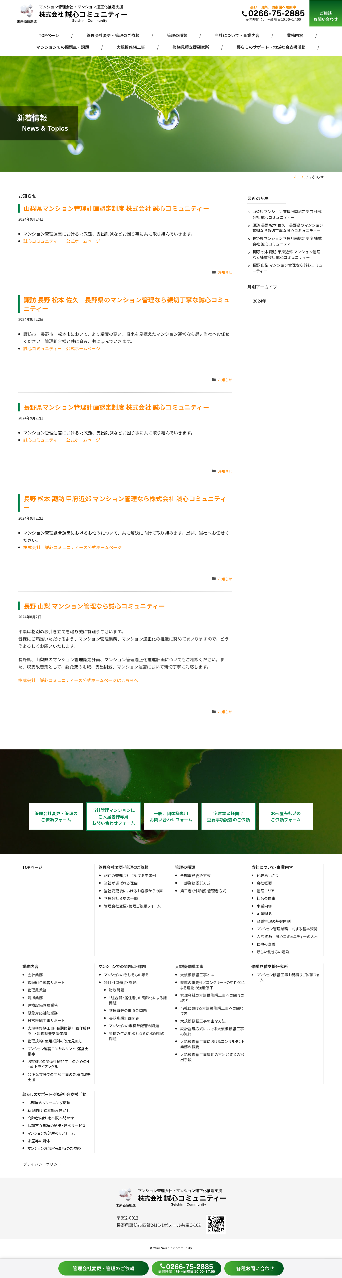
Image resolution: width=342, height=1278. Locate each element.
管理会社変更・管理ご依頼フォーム (132, 906)
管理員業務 (37, 989)
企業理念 (264, 913)
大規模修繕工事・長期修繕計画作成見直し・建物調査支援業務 (59, 1030)
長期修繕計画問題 (124, 1018)
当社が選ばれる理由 (121, 883)
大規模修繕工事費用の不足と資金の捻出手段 (212, 1057)
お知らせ (225, 272)
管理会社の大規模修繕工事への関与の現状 (212, 997)
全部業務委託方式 (195, 875)
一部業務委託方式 (195, 883)
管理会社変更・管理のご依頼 (113, 35)
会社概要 (264, 883)
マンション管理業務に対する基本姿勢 (287, 928)
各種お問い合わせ (255, 1268)
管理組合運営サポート (46, 982)
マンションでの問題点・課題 (62, 47)
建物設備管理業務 (43, 1005)
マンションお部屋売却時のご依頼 (54, 1148)
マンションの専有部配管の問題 (134, 1025)
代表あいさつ (267, 875)
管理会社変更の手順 (121, 898)
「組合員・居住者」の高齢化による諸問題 (138, 1000)
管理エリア (265, 890)
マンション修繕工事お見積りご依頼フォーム (288, 977)
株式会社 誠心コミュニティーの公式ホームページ (72, 547)
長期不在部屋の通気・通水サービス (56, 1125)
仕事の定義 (266, 944)
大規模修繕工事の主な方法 (203, 1020)
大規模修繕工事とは (197, 974)
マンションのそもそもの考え (126, 974)
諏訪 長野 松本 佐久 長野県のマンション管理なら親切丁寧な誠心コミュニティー (127, 304)
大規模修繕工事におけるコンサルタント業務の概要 (212, 1044)
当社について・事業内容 (237, 35)
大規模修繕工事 (131, 47)
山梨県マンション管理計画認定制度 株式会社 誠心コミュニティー (116, 208)
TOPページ (49, 35)
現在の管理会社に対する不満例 (130, 875)
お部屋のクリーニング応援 (49, 1102)
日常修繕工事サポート (46, 1020)
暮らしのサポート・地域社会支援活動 (271, 47)
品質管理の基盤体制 (274, 921)
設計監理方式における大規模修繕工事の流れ (212, 1031)
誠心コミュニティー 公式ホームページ (61, 241)
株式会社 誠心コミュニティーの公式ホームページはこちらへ (78, 680)
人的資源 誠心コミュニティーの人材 (287, 936)
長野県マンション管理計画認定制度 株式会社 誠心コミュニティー (116, 406)
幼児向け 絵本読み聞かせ (49, 1110)
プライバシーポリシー (42, 1164)
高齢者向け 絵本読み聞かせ (51, 1117)
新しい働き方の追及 (273, 951)
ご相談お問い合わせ (325, 16)
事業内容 (264, 906)
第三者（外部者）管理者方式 (203, 890)
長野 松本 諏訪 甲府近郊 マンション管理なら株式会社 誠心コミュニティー (125, 503)
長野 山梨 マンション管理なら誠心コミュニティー (94, 605)
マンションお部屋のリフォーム (51, 1133)
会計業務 (35, 974)
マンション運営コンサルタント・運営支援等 (58, 1051)
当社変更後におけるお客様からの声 (133, 890)
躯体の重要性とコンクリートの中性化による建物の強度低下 (212, 985)
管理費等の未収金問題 (128, 1010)
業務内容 (295, 35)
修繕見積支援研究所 (191, 47)
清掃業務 (35, 997)
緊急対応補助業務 (43, 1012)
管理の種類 (177, 35)
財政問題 (116, 989)
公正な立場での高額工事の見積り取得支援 (59, 1077)
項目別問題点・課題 (120, 982)
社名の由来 (266, 898)
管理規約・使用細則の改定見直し (55, 1040)
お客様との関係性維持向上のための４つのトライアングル (58, 1064)
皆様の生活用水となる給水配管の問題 (136, 1036)
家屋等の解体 (39, 1140)
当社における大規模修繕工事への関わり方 (212, 1010)
